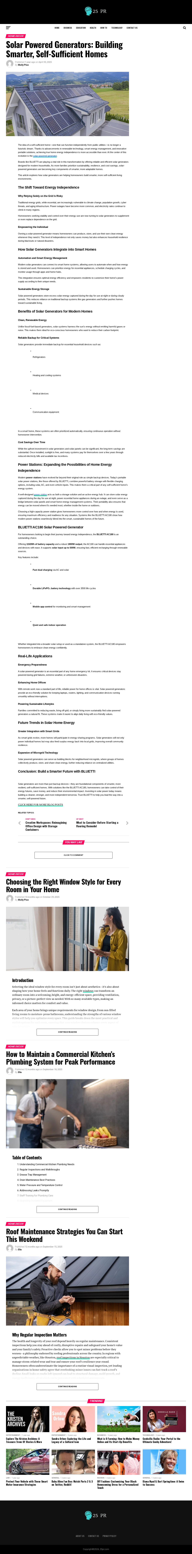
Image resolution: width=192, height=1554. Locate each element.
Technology (116, 27)
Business (68, 27)
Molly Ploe (23, 65)
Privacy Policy (109, 1536)
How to (103, 27)
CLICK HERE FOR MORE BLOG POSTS (40, 804)
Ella (20, 1072)
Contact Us (132, 27)
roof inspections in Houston (73, 1357)
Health (93, 27)
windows (88, 990)
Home (57, 27)
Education (81, 27)
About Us (80, 1536)
